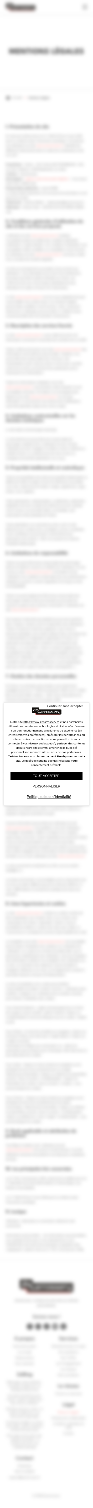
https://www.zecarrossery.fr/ (41, 722)
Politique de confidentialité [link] (49, 796)
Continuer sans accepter (65, 706)
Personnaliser (46, 786)
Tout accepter (46, 776)
